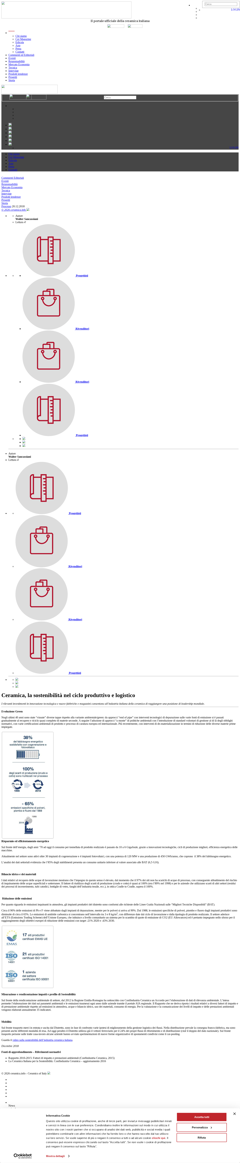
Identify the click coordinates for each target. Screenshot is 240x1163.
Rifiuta (202, 1137)
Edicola (19, 42)
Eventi (12, 58)
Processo (6, 206)
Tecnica (12, 67)
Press (18, 48)
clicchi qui (158, 1137)
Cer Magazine (23, 39)
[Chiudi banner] (234, 1114)
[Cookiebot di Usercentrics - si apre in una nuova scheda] (22, 1156)
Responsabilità (16, 61)
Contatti (19, 51)
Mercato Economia (19, 64)
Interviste (13, 70)
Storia (11, 80)
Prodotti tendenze (18, 73)
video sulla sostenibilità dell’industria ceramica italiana (42, 1040)
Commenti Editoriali (12, 177)
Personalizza (200, 1127)
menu (11, 32)
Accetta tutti (201, 1117)
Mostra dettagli (55, 1156)
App (17, 45)
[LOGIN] (204, 9)
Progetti (12, 77)
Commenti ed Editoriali (21, 54)
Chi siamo (21, 35)
